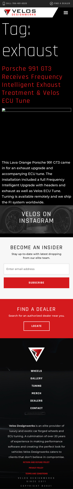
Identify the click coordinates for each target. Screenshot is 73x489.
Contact (36, 408)
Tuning (37, 386)
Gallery (36, 378)
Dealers (36, 401)
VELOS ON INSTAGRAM (36, 217)
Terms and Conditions (36, 473)
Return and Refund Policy (36, 462)
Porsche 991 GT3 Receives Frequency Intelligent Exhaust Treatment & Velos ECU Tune (32, 85)
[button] (65, 12)
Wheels (36, 371)
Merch (36, 393)
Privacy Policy (36, 468)
